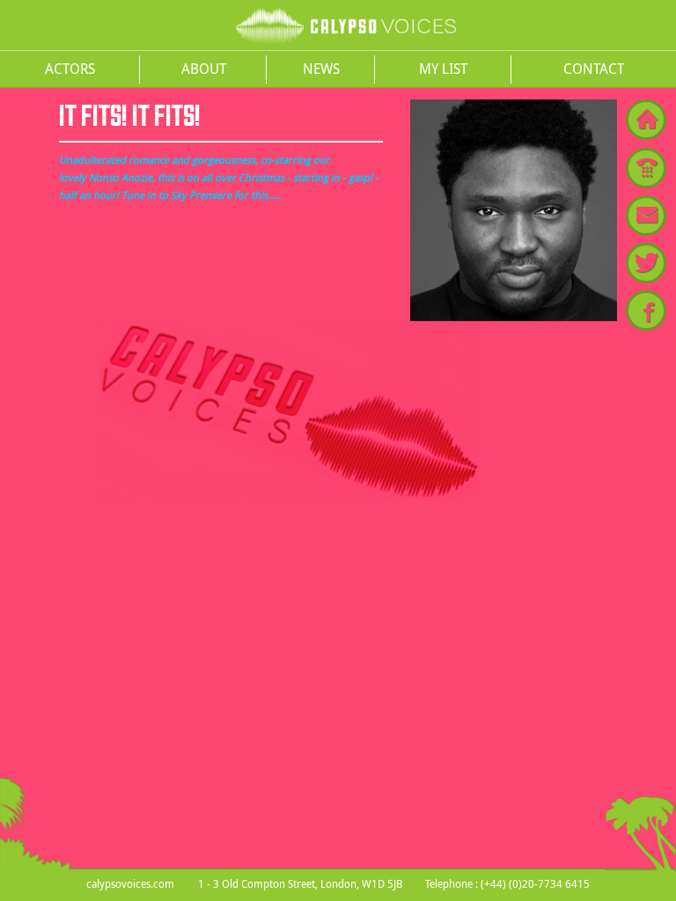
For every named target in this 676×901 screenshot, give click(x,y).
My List (443, 68)
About (203, 68)
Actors (70, 68)
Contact (593, 68)
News (321, 68)
